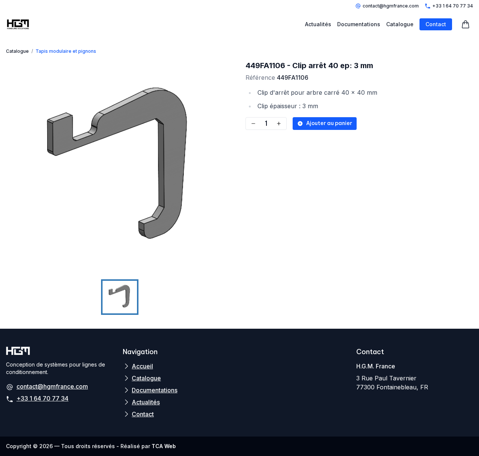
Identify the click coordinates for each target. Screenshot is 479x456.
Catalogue (400, 24)
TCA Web (164, 446)
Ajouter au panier (329, 123)
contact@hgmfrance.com (391, 6)
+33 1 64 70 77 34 (452, 6)
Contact (435, 24)
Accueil (142, 366)
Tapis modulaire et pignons (66, 51)
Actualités (318, 24)
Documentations (358, 24)
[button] (120, 168)
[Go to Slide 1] (119, 297)
